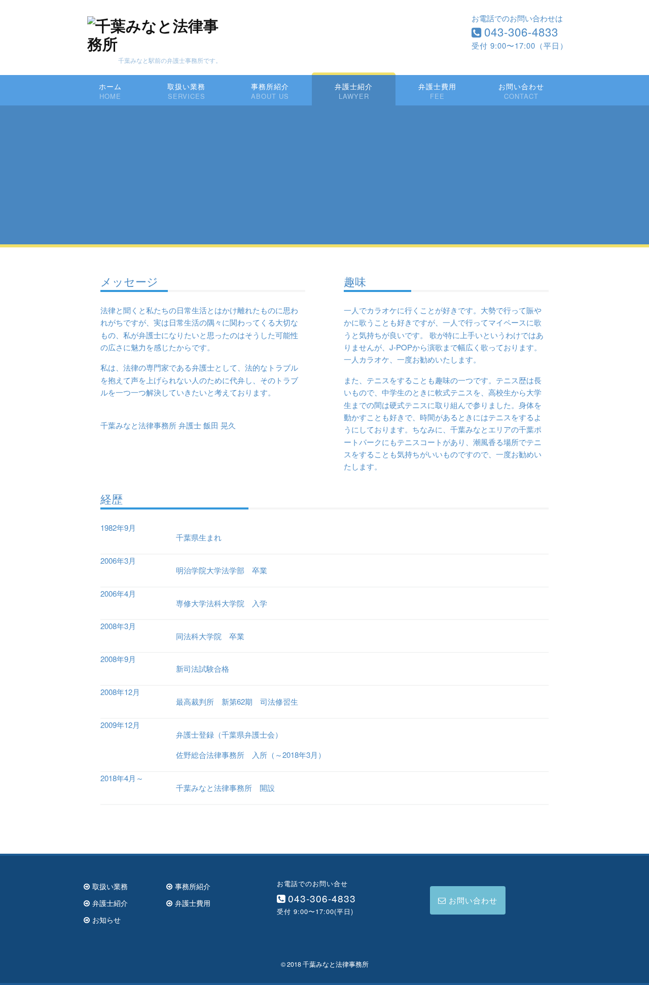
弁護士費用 (437, 86)
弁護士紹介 (354, 86)
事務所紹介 (270, 86)
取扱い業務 (186, 86)
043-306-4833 (521, 31)
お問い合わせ (521, 86)
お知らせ (106, 919)
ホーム (110, 86)
